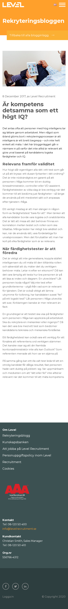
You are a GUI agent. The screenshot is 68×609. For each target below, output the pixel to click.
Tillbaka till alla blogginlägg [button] (29, 35)
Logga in (8, 596)
